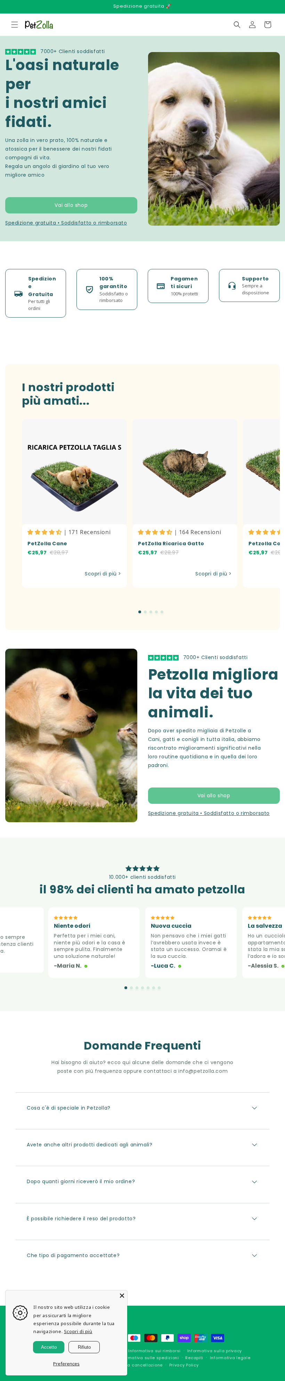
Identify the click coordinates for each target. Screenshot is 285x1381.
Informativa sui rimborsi (154, 1351)
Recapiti (194, 1358)
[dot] (139, 611)
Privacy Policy (184, 1365)
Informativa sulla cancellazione (128, 1365)
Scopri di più (78, 1331)
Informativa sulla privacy (214, 1351)
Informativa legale (230, 1358)
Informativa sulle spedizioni (148, 1358)
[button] (14, 24)
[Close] (122, 1295)
